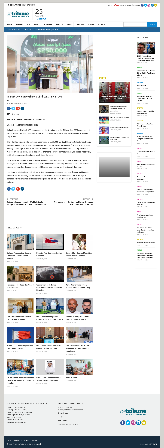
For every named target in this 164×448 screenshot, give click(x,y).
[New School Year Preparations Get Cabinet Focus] (20, 335)
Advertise (136, 5)
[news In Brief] (79, 367)
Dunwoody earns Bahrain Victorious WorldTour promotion (118, 109)
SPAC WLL (153, 444)
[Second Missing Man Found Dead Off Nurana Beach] (79, 306)
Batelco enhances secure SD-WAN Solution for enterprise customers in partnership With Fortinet (27, 203)
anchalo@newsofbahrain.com (25, 125)
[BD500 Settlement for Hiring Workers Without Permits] (50, 367)
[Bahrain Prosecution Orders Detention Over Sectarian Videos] (20, 242)
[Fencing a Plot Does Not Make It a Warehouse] (20, 274)
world (139, 68)
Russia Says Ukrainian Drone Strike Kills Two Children (144, 98)
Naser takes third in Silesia (119, 127)
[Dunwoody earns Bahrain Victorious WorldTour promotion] (104, 109)
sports (140, 108)
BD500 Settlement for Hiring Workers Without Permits (145, 139)
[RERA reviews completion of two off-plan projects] (20, 306)
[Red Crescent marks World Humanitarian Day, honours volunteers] (79, 335)
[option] (146, 152)
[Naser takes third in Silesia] (104, 130)
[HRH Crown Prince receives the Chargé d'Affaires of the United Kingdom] (20, 367)
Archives (128, 5)
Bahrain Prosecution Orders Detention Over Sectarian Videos (19, 255)
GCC (28, 25)
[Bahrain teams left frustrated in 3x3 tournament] (114, 92)
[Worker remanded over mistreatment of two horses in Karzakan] (50, 274)
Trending (80, 25)
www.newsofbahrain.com (34, 119)
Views (69, 25)
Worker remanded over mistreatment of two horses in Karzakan (49, 287)
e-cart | (110, 5)
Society (101, 25)
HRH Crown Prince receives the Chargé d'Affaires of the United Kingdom (20, 380)
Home (122, 5)
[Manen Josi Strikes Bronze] (104, 120)
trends (140, 148)
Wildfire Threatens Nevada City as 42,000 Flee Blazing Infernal (146, 73)
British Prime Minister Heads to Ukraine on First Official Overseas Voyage (145, 58)
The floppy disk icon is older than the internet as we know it (145, 230)
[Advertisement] (113, 14)
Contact (34, 440)
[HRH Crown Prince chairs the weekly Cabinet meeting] (50, 335)
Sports (59, 25)
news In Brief (71, 378)
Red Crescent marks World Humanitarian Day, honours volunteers (77, 348)
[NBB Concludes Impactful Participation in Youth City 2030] (50, 306)
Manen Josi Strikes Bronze (119, 118)
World (37, 25)
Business (48, 25)
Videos (91, 25)
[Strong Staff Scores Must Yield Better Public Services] (79, 242)
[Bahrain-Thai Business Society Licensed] (50, 242)
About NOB (17, 440)
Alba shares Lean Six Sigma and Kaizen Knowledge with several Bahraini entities (73, 203)
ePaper (116, 5)
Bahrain (19, 25)
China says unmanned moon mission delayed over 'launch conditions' (145, 255)
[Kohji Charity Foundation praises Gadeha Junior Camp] (79, 274)
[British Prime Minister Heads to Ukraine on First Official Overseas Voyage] (146, 48)
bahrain (10, 104)
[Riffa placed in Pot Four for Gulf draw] (104, 140)
